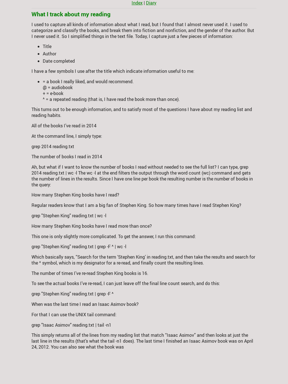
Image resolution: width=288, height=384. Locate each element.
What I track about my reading (71, 14)
